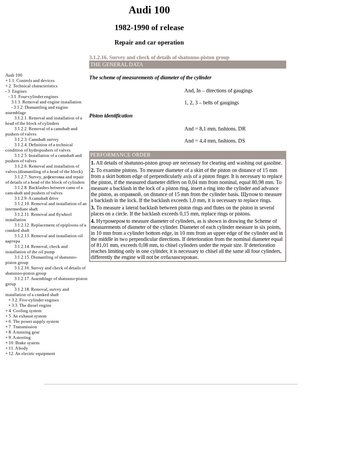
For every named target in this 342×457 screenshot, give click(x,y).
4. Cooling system (25, 310)
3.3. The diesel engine (31, 305)
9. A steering (20, 337)
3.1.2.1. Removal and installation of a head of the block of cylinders (43, 120)
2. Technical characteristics (33, 85)
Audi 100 (13, 75)
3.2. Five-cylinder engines (35, 299)
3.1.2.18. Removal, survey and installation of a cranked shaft (37, 292)
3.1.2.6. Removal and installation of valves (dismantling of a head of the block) (43, 169)
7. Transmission (23, 326)
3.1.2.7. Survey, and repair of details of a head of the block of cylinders (44, 179)
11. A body (18, 348)
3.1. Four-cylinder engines (34, 96)
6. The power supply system (34, 321)
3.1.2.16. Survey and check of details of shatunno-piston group (45, 270)
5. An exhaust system (27, 315)
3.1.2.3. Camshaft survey (36, 139)
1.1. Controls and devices (31, 80)
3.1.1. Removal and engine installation (46, 101)
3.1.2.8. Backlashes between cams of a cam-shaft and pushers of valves (44, 190)
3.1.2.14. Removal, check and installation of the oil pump (36, 249)
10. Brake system (24, 342)
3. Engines (17, 91)
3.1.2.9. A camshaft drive (36, 198)
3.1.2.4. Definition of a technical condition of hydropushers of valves (39, 147)
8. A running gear (24, 332)
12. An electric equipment (32, 353)
